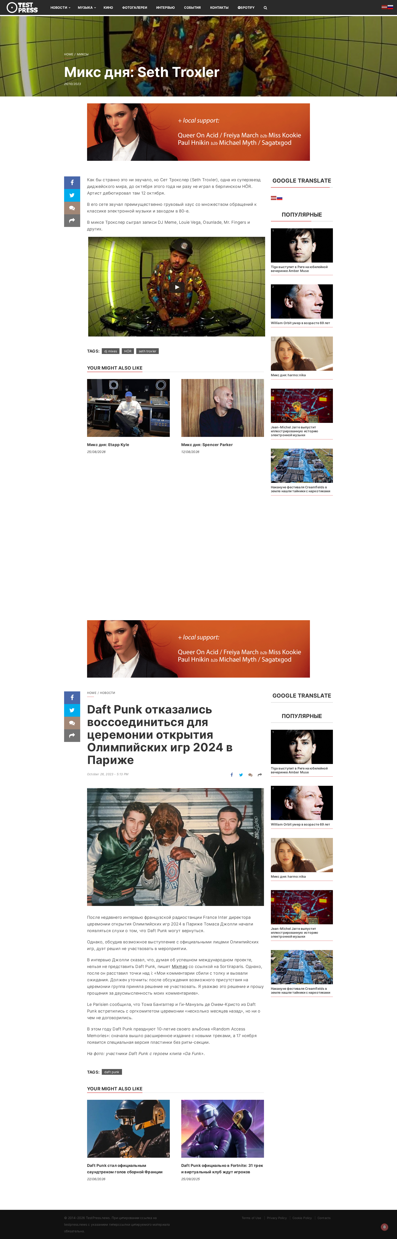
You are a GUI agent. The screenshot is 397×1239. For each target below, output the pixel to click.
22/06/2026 (96, 1179)
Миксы (83, 54)
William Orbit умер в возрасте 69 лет (300, 323)
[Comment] (72, 208)
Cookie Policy (302, 1218)
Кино (108, 7)
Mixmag (179, 966)
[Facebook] (72, 182)
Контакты (219, 7)
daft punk (111, 1072)
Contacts (324, 1218)
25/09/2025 (190, 1179)
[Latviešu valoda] (274, 198)
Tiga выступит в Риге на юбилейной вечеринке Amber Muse (299, 269)
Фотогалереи (134, 7)
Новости (59, 7)
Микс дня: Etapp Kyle (108, 444)
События (192, 7)
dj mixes (110, 351)
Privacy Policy (276, 1218)
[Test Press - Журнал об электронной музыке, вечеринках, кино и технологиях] (25, 7)
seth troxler (147, 351)
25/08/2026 (96, 452)
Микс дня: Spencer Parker (207, 444)
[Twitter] (72, 195)
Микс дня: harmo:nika (288, 375)
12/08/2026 (190, 452)
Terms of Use (251, 1218)
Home (68, 54)
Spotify (248, 7)
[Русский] (280, 198)
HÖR (127, 351)
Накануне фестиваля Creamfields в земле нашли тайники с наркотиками (300, 489)
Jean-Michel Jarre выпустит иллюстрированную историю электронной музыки (294, 431)
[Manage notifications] (384, 1227)
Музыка (85, 7)
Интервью (165, 7)
